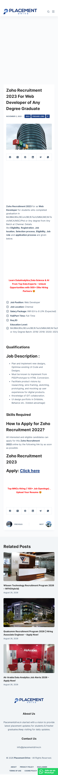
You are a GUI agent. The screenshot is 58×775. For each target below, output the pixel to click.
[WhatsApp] (48, 157)
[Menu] (53, 11)
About (14, 767)
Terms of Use (15, 771)
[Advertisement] (29, 46)
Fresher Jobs (38, 116)
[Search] (48, 12)
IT (48, 116)
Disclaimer (42, 767)
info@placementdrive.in (29, 747)
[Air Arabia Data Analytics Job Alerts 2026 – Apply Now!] (29, 658)
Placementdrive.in (13, 722)
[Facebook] (10, 157)
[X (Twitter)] (17, 157)
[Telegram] (40, 157)
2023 (28, 116)
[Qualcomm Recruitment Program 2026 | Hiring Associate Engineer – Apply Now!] (29, 612)
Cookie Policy (31, 771)
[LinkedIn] (33, 157)
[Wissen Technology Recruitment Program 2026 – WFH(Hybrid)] (29, 566)
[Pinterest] (25, 157)
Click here (30, 470)
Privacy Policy (27, 767)
